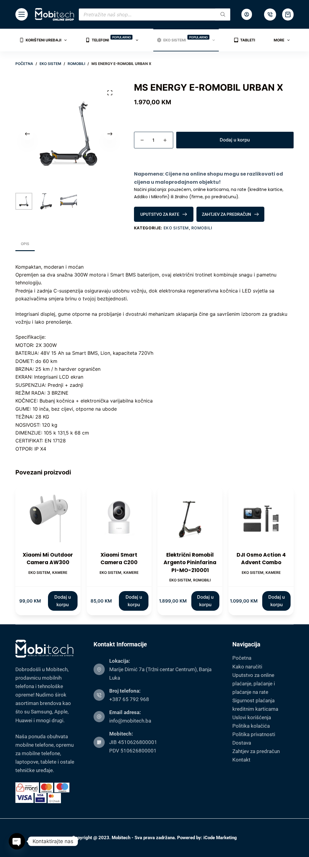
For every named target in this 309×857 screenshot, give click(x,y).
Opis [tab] (25, 243)
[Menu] (21, 14)
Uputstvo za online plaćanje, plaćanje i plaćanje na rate (253, 683)
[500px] (270, 14)
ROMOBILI (201, 227)
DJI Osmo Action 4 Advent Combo (261, 558)
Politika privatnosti (253, 734)
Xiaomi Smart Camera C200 (119, 558)
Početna (241, 658)
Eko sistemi (185, 38)
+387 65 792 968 (129, 699)
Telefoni (111, 38)
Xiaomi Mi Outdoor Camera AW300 (48, 558)
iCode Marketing (220, 837)
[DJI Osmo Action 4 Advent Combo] (260, 518)
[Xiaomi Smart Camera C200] (119, 518)
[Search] (222, 14)
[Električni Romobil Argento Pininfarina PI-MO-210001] (190, 518)
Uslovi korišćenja (251, 717)
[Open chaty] (17, 841)
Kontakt (241, 760)
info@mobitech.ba (130, 721)
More (279, 40)
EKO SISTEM (176, 227)
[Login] (246, 14)
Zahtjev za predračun (256, 751)
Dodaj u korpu (235, 140)
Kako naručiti (247, 667)
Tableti (247, 40)
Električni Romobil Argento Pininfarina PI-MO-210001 (190, 562)
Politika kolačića (251, 726)
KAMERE (59, 572)
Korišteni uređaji (43, 40)
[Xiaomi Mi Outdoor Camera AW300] (47, 518)
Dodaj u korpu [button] (62, 600)
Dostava (241, 743)
